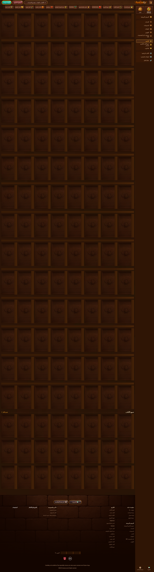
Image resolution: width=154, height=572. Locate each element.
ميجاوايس (113, 534)
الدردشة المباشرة (59, 502)
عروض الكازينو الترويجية (129, 526)
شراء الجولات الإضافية (110, 531)
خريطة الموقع (131, 518)
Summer (113, 526)
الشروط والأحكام (33, 507)
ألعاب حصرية (112, 528)
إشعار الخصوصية (53, 510)
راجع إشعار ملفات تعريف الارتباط (49, 515)
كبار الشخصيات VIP (130, 539)
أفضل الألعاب (112, 510)
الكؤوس (132, 541)
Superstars (112, 520)
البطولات (132, 536)
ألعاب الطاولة (112, 544)
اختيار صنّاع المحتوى (111, 523)
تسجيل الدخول (17, 2)
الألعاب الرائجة (112, 515)
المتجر (132, 534)
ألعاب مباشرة (112, 536)
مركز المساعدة (131, 512)
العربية (74, 502)
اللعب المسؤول (53, 512)
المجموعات (131, 531)
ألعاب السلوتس (111, 541)
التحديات (132, 528)
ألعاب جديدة (112, 512)
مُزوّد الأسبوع (112, 518)
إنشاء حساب (6, 2)
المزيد (58, 553)
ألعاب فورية (112, 539)
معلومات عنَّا (131, 510)
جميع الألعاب (130, 412)
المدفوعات (15, 507)
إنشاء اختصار (131, 515)
